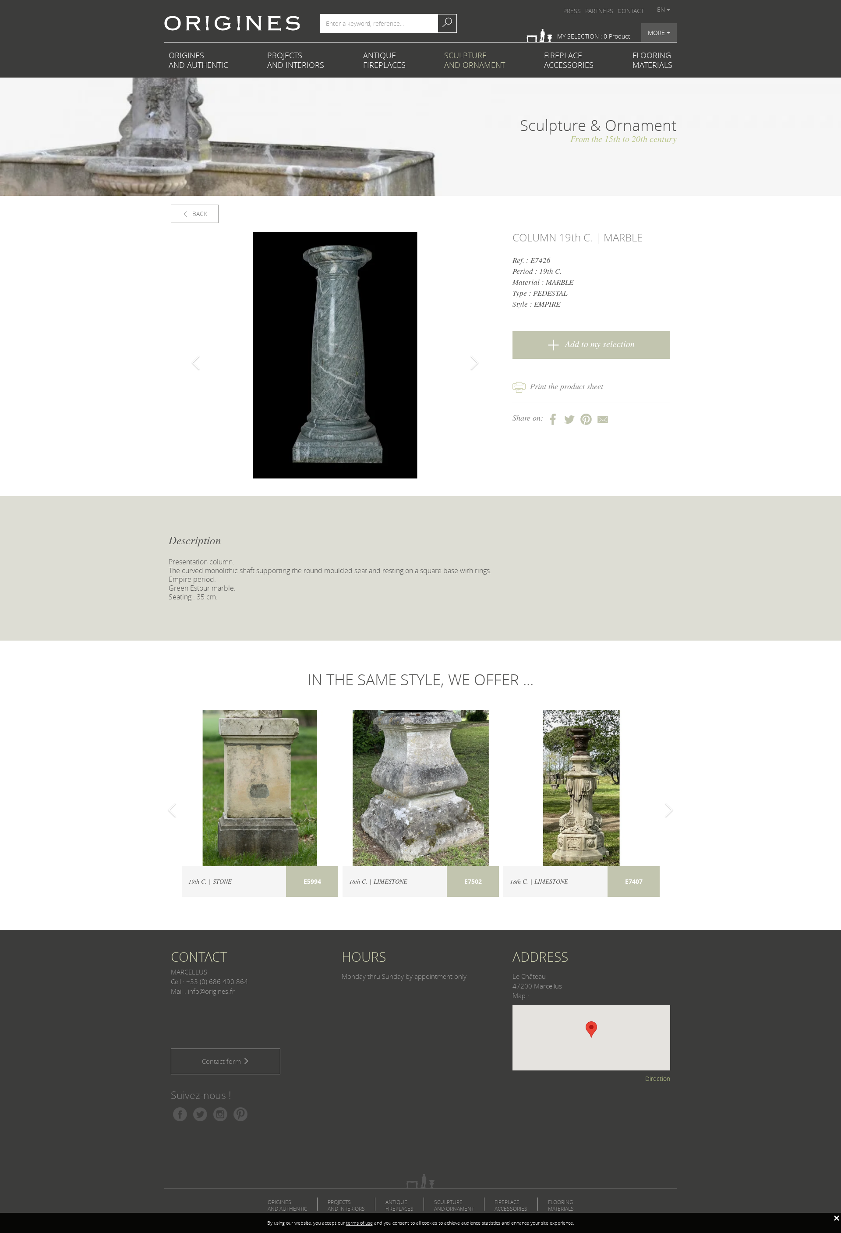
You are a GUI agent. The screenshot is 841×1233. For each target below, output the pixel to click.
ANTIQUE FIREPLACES (384, 60)
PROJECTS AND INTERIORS (295, 60)
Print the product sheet (566, 386)
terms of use (359, 1222)
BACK (199, 213)
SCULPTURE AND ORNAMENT (474, 60)
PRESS (572, 11)
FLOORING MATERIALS (652, 60)
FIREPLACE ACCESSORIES (569, 60)
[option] (335, 355)
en (662, 9)
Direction (657, 1078)
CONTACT (631, 11)
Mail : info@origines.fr (203, 991)
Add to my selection (599, 343)
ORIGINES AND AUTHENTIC (198, 60)
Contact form (222, 1061)
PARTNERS (599, 11)
